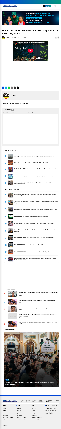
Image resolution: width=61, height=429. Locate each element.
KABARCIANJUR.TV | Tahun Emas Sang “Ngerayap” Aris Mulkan (29, 244)
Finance (4, 410)
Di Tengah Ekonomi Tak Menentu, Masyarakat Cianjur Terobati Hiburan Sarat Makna (34, 223)
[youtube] (9, 2)
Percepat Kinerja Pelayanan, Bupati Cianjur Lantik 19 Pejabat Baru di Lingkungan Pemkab (35, 209)
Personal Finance (6, 419)
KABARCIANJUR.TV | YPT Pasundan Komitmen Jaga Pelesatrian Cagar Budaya (33, 251)
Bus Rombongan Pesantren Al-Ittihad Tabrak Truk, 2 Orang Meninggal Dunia (37, 300)
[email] (15, 87)
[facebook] (2, 2)
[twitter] (4, 2)
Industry (4, 413)
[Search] (58, 2)
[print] (12, 87)
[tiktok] (11, 2)
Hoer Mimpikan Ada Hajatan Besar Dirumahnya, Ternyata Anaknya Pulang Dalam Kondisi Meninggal (38, 315)
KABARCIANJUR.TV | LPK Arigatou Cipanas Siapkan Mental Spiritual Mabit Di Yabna (34, 237)
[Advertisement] (30, 73)
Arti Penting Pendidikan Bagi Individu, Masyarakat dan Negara (33, 308)
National (4, 408)
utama (7, 379)
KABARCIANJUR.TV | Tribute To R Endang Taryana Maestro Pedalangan (31, 216)
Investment (5, 412)
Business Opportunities (8, 417)
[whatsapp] (9, 87)
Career (57, 400)
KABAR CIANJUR (13, 425)
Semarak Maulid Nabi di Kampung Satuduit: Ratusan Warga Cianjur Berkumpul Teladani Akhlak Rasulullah (29, 383)
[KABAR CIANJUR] (10, 7)
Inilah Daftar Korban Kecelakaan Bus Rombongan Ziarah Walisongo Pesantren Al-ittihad (38, 323)
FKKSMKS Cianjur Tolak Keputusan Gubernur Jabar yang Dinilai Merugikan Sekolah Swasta (38, 293)
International (5, 415)
